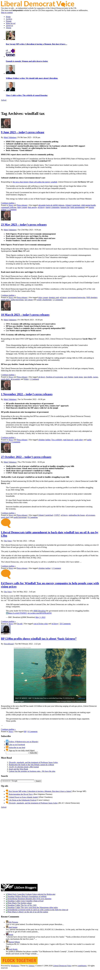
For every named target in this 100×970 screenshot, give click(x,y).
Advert (3, 100)
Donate (8, 21)
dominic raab (54, 297)
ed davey (41, 207)
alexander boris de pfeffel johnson (51, 205)
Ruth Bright (12, 949)
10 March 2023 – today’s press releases (25, 314)
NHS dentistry (91, 297)
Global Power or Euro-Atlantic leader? (23, 797)
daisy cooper (22, 207)
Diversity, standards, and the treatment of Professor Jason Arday (33, 762)
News (11, 205)
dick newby (32, 207)
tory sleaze (29, 300)
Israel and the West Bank (18, 769)
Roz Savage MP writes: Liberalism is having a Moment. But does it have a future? (40, 791)
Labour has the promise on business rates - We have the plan (32, 771)
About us (9, 25)
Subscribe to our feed (16, 747)
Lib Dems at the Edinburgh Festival (22, 800)
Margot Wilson (14, 942)
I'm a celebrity (56, 440)
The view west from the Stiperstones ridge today (39, 907)
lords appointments (77, 207)
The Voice (8, 541)
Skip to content (7, 12)
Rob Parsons (13, 922)
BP (25, 731)
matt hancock (68, 440)
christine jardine (44, 440)
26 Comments (65, 624)
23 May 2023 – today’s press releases (24, 224)
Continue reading (8, 203)
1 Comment (11, 210)
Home (8, 17)
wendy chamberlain (44, 300)
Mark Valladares (10, 137)
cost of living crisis (40, 624)
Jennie (10, 935)
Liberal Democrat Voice (62, 966)
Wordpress (15, 966)
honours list (64, 207)
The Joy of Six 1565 (28, 905)
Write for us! (10, 23)
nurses (95, 377)
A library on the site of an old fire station (32, 912)
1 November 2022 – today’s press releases (26, 394)
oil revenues (90, 515)
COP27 (57, 515)
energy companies (53, 207)
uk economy (15, 379)
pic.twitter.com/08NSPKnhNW (40, 613)
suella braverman (17, 300)
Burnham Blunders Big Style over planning (34, 899)
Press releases (22, 205)
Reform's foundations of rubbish (33, 896)
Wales (26, 379)
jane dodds (88, 377)
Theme (8, 28)
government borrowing (76, 297)
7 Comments (15, 442)
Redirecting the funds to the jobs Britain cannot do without (31, 765)
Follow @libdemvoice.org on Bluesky (23, 742)
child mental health (88, 205)
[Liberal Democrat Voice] (37, 6)
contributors (82, 966)
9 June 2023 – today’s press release (22, 132)
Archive (9, 19)
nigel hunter (12, 927)
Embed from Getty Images (22, 648)
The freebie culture (24, 903)
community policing (8, 207)
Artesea (31, 966)
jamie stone (78, 377)
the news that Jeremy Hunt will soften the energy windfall (35, 182)
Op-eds (19, 624)
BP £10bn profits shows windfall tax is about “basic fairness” (39, 638)
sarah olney (5, 300)
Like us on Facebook (16, 745)
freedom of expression (54, 377)
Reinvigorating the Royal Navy (20, 794)
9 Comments (33, 517)
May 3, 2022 (40, 617)
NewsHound (9, 644)
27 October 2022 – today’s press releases (26, 456)
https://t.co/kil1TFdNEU (17, 613)
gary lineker (68, 377)
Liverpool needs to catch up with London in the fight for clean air (42, 910)
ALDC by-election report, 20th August (24, 767)
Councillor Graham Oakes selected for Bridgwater (35, 894)
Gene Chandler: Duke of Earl (31, 901)
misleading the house (77, 515)
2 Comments (58, 300)
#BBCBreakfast (39, 611)
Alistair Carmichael (72, 205)
